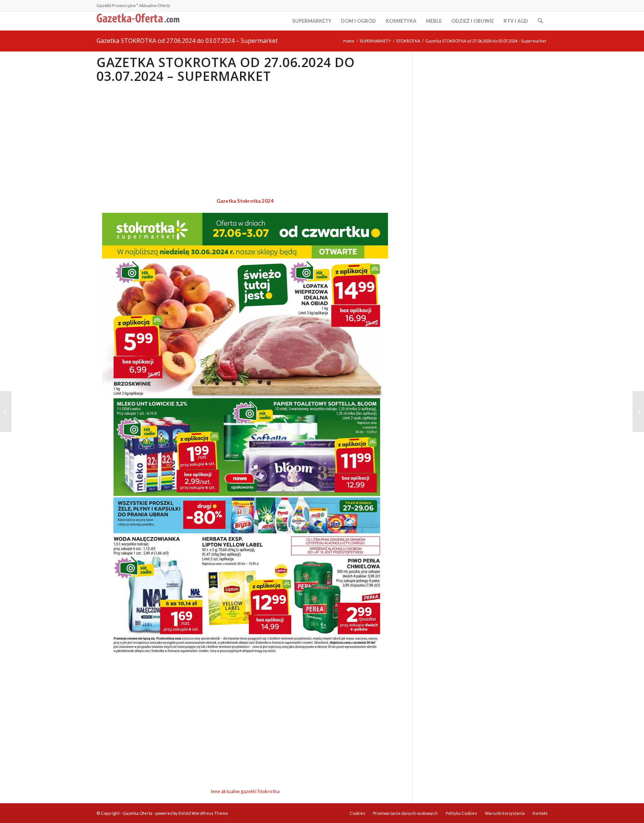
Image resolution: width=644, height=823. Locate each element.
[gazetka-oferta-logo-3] (139, 21)
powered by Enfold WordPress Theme (191, 813)
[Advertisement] (245, 141)
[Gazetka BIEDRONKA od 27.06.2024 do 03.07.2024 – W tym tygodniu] (638, 411)
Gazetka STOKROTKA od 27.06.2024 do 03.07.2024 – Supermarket (187, 41)
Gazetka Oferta (137, 813)
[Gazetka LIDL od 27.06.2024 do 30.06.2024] (6, 411)
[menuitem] (311, 21)
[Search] (540, 21)
